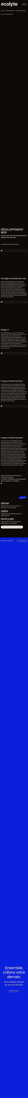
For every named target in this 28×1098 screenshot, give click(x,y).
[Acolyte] (10, 4)
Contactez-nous (14, 991)
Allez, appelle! (22, 540)
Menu (24, 4)
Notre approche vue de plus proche (11, 527)
